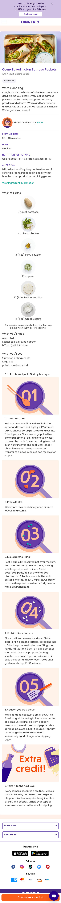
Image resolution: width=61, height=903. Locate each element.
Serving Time (10, 134)
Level (5, 144)
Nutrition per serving (16, 154)
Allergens (8, 165)
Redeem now (31, 14)
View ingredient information (18, 183)
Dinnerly (30, 22)
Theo (40, 122)
